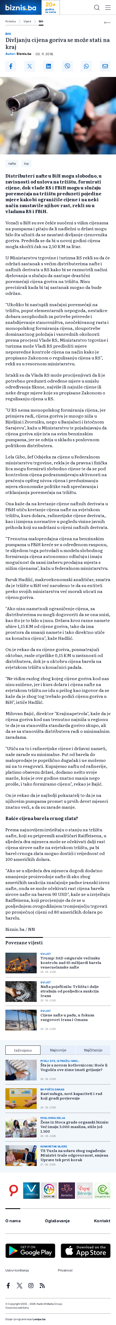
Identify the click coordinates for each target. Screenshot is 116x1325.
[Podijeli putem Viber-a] (67, 66)
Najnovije (58, 1049)
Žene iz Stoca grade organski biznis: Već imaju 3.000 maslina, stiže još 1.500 (74, 1126)
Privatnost (65, 1270)
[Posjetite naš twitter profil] (19, 1285)
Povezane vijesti (24, 942)
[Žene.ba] (67, 1190)
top (26, 163)
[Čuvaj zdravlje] (84, 1190)
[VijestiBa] (31, 1190)
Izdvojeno (23, 1050)
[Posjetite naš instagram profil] (31, 1285)
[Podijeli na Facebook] (10, 66)
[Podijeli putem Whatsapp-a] (86, 66)
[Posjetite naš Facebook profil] (8, 1285)
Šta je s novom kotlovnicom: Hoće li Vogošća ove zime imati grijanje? (74, 1067)
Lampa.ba (39, 1319)
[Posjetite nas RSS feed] (42, 1285)
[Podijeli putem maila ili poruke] (105, 66)
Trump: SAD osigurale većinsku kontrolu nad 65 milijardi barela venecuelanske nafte (70, 962)
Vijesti (27, 21)
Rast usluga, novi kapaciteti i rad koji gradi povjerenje (71, 1095)
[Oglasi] (13, 1190)
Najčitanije (93, 1049)
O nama (13, 1221)
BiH (41, 21)
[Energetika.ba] (102, 1190)
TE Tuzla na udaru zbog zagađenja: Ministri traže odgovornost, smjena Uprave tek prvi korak (74, 1155)
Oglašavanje (57, 1221)
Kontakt (102, 1221)
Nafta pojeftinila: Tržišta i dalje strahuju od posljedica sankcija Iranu (69, 991)
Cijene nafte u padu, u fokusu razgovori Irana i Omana (67, 1017)
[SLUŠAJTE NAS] (49, 1190)
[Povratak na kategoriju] (107, 22)
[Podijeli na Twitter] (29, 66)
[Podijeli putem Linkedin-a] (48, 66)
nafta (12, 163)
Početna (10, 21)
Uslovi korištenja (17, 1270)
